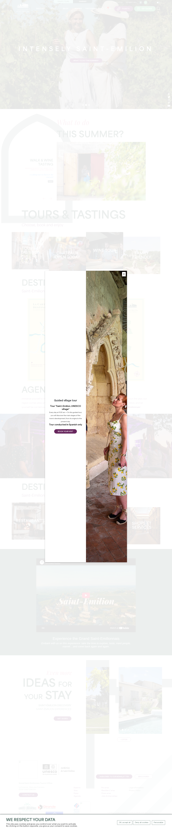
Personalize (158, 822)
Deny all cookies (141, 822)
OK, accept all (124, 822)
